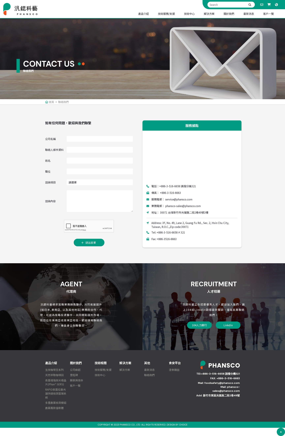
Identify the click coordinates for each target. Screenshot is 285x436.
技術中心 (100, 375)
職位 (47, 171)
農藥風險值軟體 (54, 408)
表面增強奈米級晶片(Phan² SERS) (55, 382)
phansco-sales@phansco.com (183, 206)
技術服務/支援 (103, 370)
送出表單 (90, 242)
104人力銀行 (199, 325)
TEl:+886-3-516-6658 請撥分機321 (218, 373)
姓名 (47, 161)
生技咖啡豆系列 (54, 370)
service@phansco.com (178, 199)
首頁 (51, 102)
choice (183, 424)
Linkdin (228, 325)
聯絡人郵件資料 (54, 150)
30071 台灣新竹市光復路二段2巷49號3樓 (183, 212)
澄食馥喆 (174, 370)
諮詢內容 (50, 201)
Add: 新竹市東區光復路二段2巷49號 (218, 395)
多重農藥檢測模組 (55, 403)
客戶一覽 (75, 385)
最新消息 (149, 370)
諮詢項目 (50, 182)
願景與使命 (76, 380)
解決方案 (124, 370)
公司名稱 (50, 139)
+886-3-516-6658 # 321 (171, 232)
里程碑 (74, 375)
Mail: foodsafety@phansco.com (219, 383)
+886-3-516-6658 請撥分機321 (177, 186)
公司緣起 (75, 370)
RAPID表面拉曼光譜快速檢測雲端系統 (55, 393)
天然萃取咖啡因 (54, 375)
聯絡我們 (63, 102)
